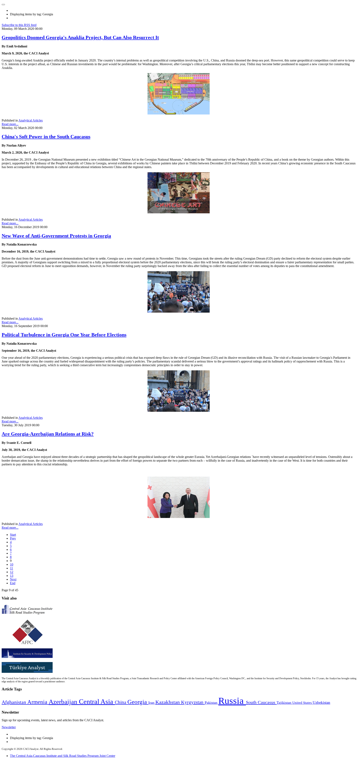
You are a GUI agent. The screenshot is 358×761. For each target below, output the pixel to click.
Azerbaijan (64, 701)
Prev (13, 538)
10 (11, 564)
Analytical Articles (30, 120)
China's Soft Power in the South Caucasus (46, 136)
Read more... (10, 124)
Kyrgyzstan (193, 702)
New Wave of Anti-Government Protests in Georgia (56, 235)
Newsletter (9, 727)
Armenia (38, 702)
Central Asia (97, 701)
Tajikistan (284, 703)
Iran (151, 703)
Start (13, 534)
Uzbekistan (321, 702)
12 (11, 572)
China (121, 702)
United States (302, 703)
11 (11, 568)
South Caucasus (261, 702)
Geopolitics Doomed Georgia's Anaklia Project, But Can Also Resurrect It (80, 37)
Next (13, 579)
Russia (232, 701)
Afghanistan (14, 702)
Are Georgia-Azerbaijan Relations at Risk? (48, 434)
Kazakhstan (168, 702)
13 (11, 575)
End (12, 583)
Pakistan (211, 703)
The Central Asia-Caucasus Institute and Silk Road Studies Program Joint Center (62, 755)
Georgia (137, 701)
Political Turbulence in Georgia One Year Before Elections (64, 334)
